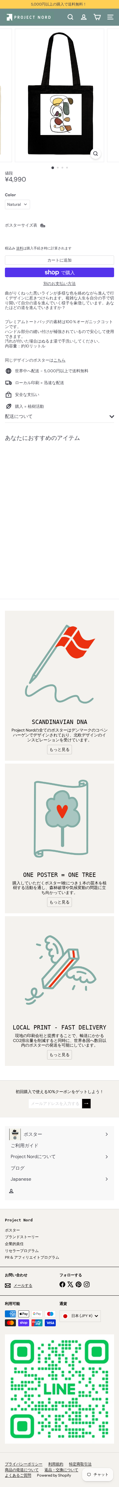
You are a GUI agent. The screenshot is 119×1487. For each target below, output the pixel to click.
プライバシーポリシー (23, 1464)
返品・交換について (61, 1469)
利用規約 (55, 1464)
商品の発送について (22, 1469)
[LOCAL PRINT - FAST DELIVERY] (59, 971)
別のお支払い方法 (59, 283)
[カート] (97, 17)
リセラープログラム (22, 1250)
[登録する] (86, 1103)
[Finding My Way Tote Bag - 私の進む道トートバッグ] (41, 511)
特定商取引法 (80, 1464)
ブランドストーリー (22, 1236)
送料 (19, 248)
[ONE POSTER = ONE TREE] (59, 818)
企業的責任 (14, 1243)
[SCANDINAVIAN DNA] (59, 665)
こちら (59, 360)
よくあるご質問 (18, 1475)
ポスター (12, 1230)
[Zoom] (95, 153)
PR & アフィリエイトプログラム (32, 1257)
